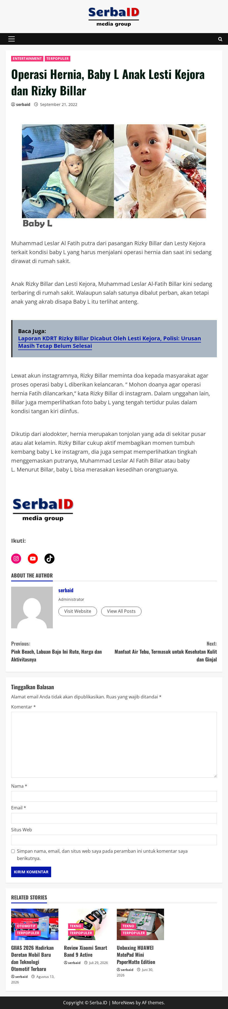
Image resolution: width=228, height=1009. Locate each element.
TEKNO (76, 926)
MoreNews (123, 1003)
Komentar (23, 707)
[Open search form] (220, 39)
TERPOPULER (57, 58)
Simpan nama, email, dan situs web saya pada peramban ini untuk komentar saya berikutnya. (102, 854)
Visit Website (77, 611)
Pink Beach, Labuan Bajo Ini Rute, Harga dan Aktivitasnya (56, 651)
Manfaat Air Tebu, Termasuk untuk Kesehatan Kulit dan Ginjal (166, 651)
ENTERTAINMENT (27, 58)
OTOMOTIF (26, 926)
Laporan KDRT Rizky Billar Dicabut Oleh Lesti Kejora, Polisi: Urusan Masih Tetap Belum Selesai (109, 341)
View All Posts (121, 611)
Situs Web (21, 830)
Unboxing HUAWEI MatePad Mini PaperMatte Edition (136, 954)
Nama (19, 786)
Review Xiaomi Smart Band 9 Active (85, 951)
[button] (12, 39)
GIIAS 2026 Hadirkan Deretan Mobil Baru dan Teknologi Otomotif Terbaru (32, 958)
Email (18, 808)
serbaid (23, 104)
